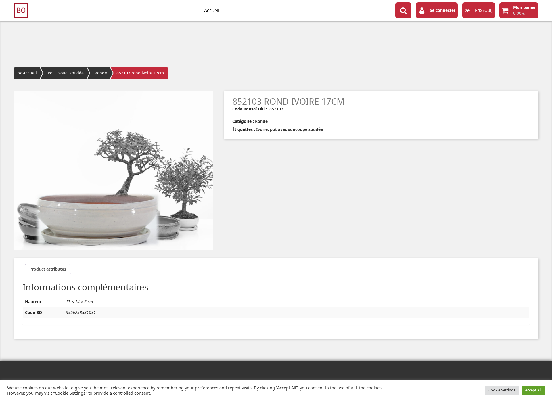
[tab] (47, 269)
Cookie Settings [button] (501, 390)
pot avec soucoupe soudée (296, 129)
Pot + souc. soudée (66, 73)
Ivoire (262, 129)
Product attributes (47, 269)
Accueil (211, 10)
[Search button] (403, 10)
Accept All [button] (533, 390)
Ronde (101, 73)
